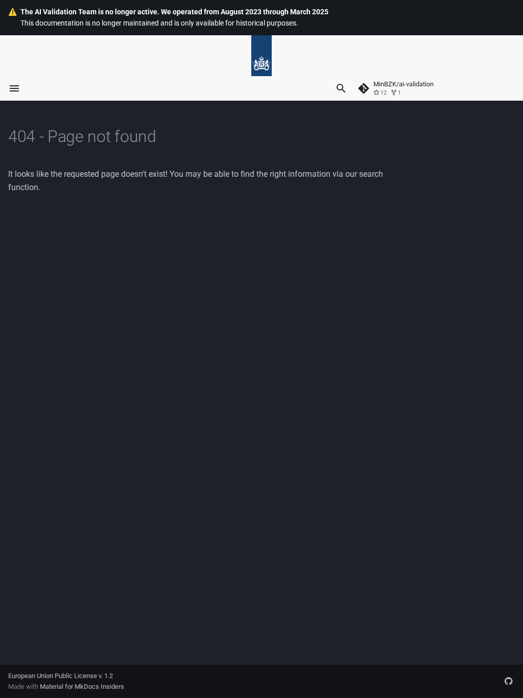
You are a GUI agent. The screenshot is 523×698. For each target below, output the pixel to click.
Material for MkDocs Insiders (82, 686)
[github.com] (509, 681)
